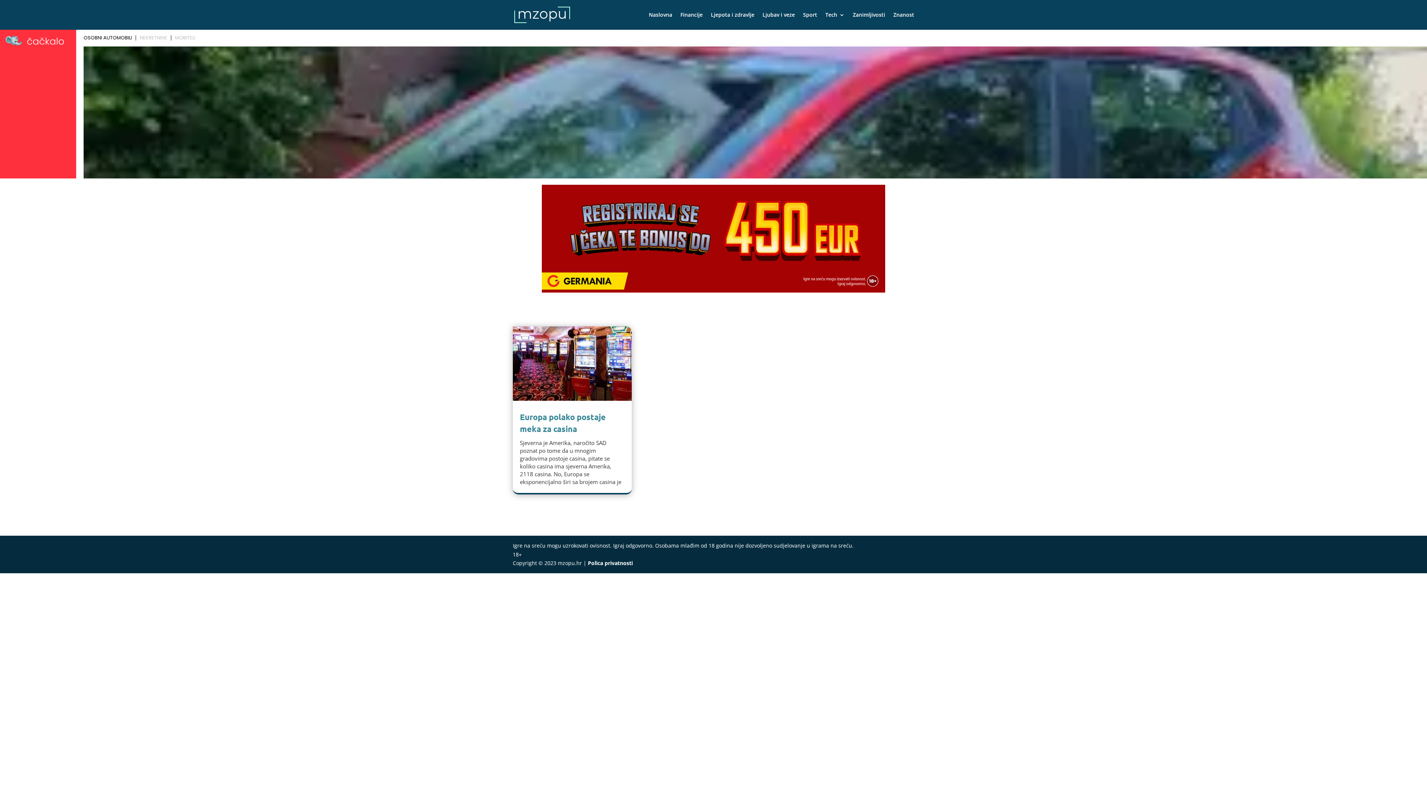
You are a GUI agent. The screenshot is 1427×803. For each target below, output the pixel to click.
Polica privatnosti (610, 563)
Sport (810, 15)
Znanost (903, 15)
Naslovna (660, 15)
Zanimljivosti (869, 15)
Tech (831, 15)
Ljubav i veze (779, 15)
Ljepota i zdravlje (732, 15)
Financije (691, 15)
